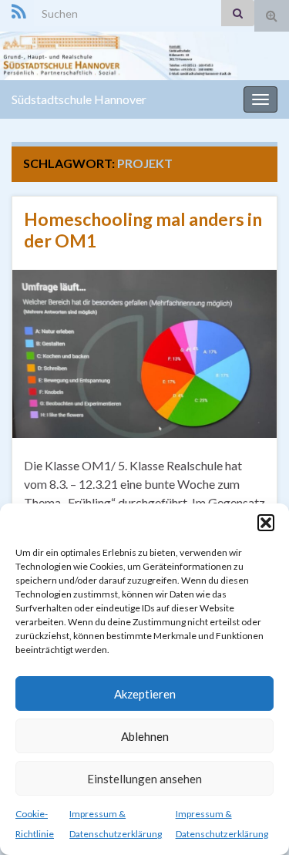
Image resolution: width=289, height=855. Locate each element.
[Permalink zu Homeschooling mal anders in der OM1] (144, 352)
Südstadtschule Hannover (79, 99)
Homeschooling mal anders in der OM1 (143, 229)
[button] (266, 522)
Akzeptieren (145, 694)
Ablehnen (145, 736)
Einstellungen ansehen (144, 779)
